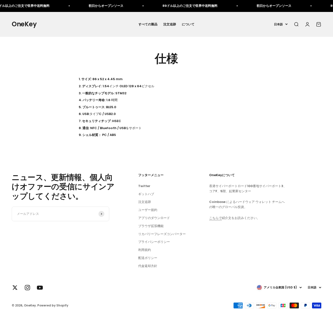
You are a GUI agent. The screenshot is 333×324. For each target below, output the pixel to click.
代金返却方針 (147, 266)
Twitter (144, 186)
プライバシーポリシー (154, 241)
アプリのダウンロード (154, 218)
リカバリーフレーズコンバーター (162, 234)
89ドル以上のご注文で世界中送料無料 (185, 5)
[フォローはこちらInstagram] (27, 287)
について (188, 24)
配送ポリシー (147, 258)
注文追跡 (169, 24)
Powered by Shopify (52, 305)
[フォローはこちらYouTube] (40, 287)
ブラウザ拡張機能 (151, 226)
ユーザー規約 (147, 210)
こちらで (215, 218)
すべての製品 (147, 24)
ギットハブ (146, 194)
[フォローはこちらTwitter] (15, 287)
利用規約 (144, 250)
